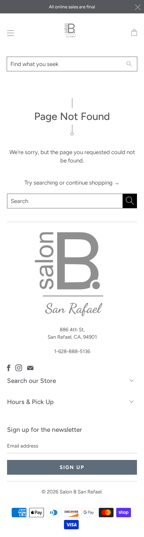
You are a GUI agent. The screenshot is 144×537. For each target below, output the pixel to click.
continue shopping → (93, 182)
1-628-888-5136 (72, 351)
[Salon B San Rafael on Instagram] (18, 367)
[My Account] (9, 33)
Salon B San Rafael (80, 492)
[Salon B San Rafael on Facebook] (8, 367)
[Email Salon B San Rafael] (30, 367)
